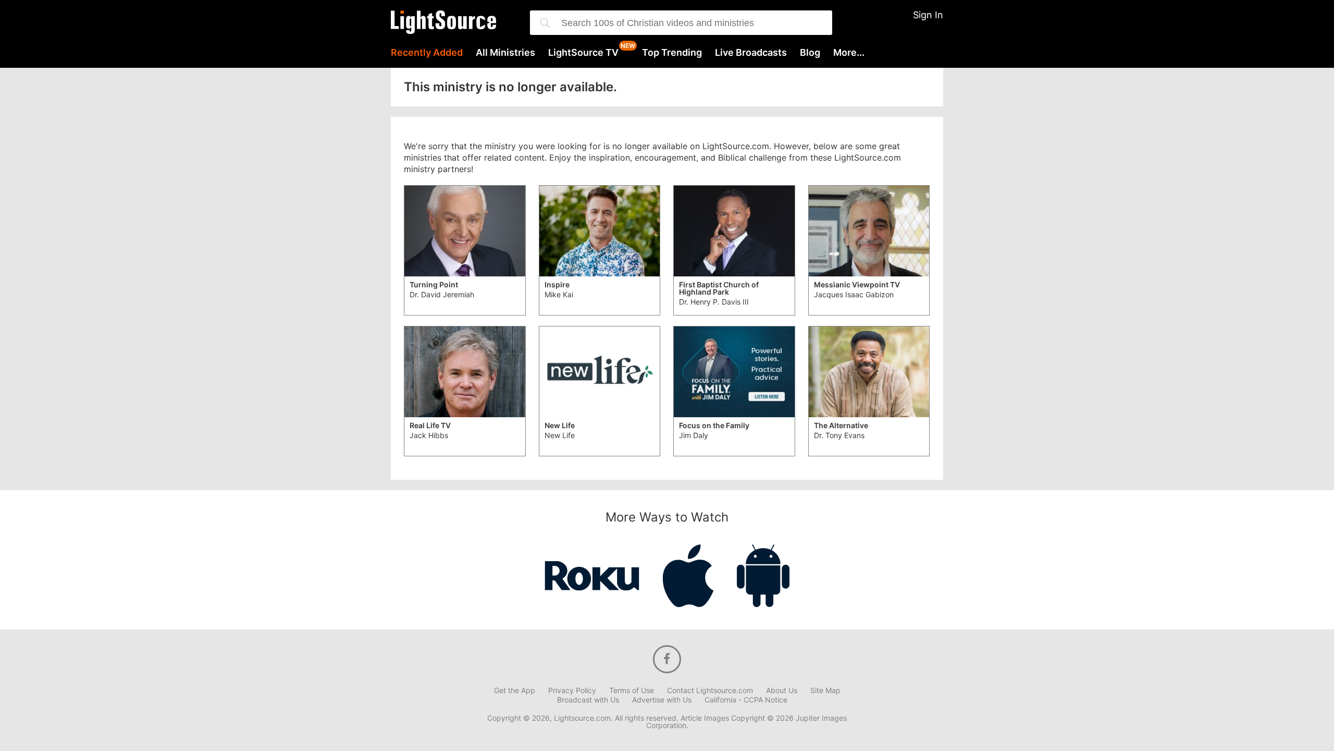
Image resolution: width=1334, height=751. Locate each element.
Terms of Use (631, 690)
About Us (781, 690)
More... (848, 52)
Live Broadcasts (751, 52)
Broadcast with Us (588, 700)
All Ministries (505, 52)
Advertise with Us (661, 700)
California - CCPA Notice (746, 700)
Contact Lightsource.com (710, 690)
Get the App (514, 690)
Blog (810, 52)
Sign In (928, 14)
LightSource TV (583, 52)
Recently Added (427, 52)
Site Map (825, 690)
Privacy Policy (572, 690)
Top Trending (672, 52)
